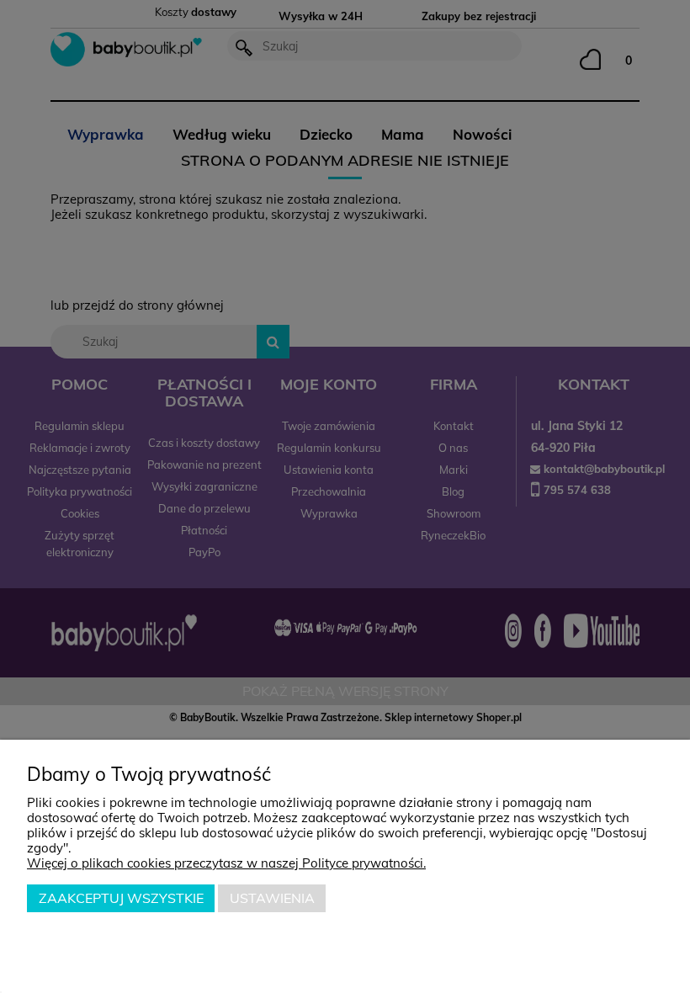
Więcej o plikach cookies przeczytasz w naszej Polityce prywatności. (226, 863)
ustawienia (272, 897)
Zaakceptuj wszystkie (121, 897)
